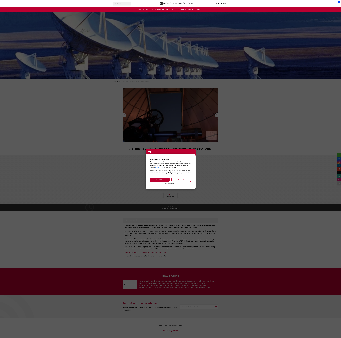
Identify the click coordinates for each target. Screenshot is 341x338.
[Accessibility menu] (339, 2)
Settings (181, 179)
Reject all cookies (170, 184)
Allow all (159, 179)
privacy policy (159, 167)
